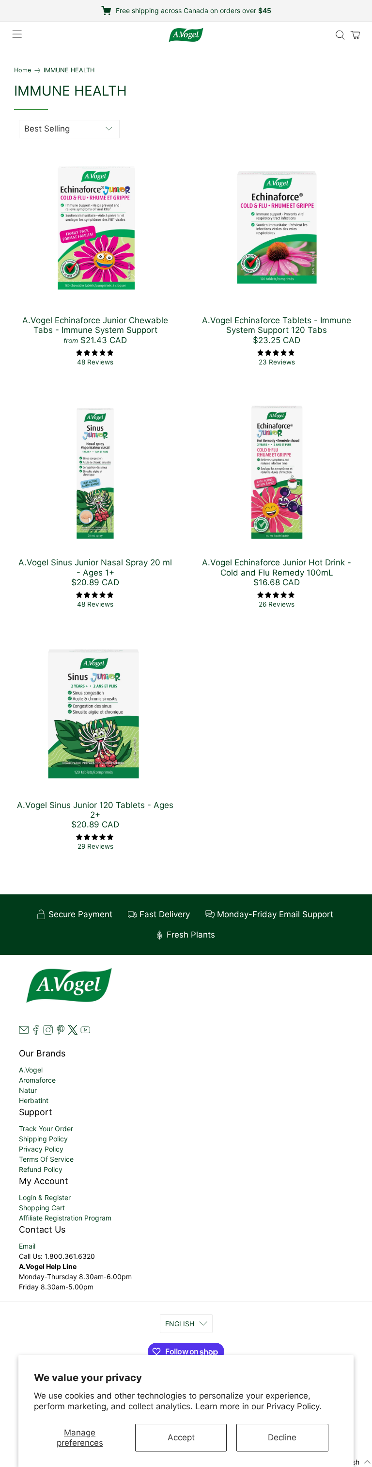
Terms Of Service (46, 1159)
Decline (282, 1437)
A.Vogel (31, 1070)
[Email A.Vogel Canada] (24, 1032)
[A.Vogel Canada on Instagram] (48, 1032)
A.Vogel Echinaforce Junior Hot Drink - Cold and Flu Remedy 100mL (276, 567)
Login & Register (45, 1197)
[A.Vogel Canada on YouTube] (85, 1032)
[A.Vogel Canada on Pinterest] (60, 1032)
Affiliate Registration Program (65, 1218)
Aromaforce (37, 1080)
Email (27, 1246)
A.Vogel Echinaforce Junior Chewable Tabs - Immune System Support (95, 325)
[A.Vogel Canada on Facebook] (36, 1032)
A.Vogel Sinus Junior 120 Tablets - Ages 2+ (95, 810)
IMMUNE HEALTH (69, 70)
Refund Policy (40, 1169)
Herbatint (33, 1100)
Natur (28, 1090)
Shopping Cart (42, 1207)
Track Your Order (46, 1128)
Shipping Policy (43, 1139)
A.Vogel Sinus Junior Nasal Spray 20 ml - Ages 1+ (95, 567)
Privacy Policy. (294, 1406)
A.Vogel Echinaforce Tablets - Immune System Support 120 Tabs (276, 325)
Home (22, 70)
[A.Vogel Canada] (186, 35)
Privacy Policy (41, 1149)
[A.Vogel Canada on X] (73, 1032)
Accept (181, 1437)
